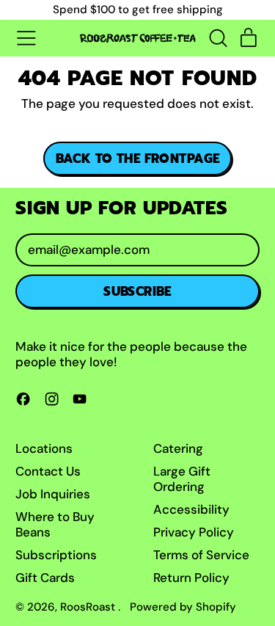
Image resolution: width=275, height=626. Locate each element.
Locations (44, 448)
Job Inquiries (52, 494)
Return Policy (191, 577)
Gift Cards (45, 577)
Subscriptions (56, 555)
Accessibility (191, 509)
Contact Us (48, 471)
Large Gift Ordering (181, 478)
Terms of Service (201, 555)
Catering (178, 448)
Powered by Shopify (183, 607)
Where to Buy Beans (55, 524)
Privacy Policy (193, 532)
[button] (218, 38)
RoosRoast (89, 607)
